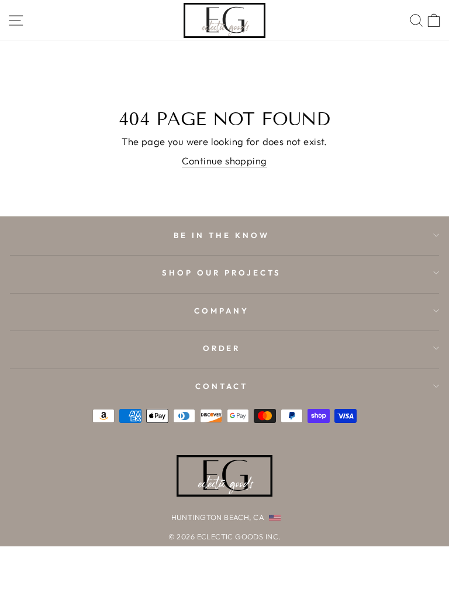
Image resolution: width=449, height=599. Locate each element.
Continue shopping (224, 160)
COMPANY (221, 310)
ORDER (222, 348)
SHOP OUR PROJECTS (221, 272)
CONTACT (221, 386)
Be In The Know (222, 235)
